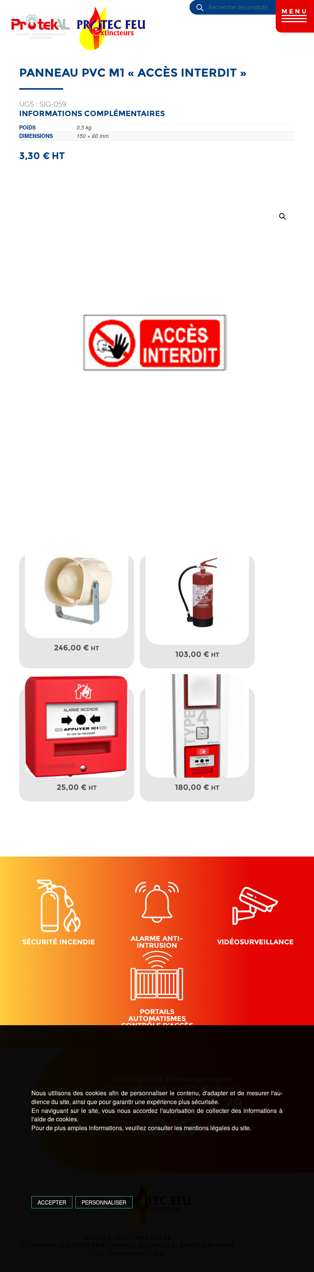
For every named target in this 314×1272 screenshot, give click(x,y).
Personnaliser (104, 1202)
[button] (282, 216)
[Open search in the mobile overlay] (252, 7)
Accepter (52, 1202)
